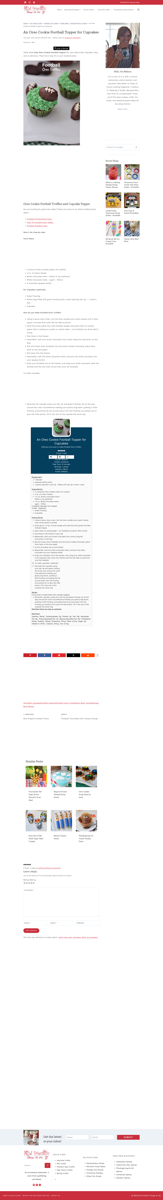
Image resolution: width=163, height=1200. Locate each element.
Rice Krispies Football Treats (36, 717)
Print (54, 457)
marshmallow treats (95, 1163)
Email (54, 923)
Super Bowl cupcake (83, 703)
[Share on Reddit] (88, 655)
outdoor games (123, 1178)
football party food (64, 703)
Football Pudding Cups (37, 226)
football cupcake (31, 703)
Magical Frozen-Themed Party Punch (60, 794)
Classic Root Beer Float (131, 240)
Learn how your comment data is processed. (78, 937)
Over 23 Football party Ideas (40, 222)
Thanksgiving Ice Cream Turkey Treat (86, 839)
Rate (70, 457)
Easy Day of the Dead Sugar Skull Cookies (36, 839)
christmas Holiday (94, 1173)
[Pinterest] (34, 2)
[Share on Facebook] (44, 655)
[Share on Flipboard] (59, 655)
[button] (58, 451)
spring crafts (62, 1173)
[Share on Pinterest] (30, 655)
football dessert (47, 703)
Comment (29, 890)
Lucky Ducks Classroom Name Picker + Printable (113, 212)
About (59, 10)
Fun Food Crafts (36, 23)
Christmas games (124, 1175)
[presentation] (36, 776)
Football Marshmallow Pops (39, 219)
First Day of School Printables (131, 211)
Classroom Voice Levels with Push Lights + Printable (131, 184)
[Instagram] (29, 2)
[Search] (136, 147)
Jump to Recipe (62, 48)
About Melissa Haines (12, 1195)
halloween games (124, 1162)
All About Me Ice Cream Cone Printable (112, 241)
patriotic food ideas (95, 1166)
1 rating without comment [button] (48, 868)
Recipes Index (135, 2)
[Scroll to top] (158, 1192)
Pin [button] (62, 457)
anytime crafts (63, 1160)
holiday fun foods (94, 1170)
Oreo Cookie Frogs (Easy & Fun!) (85, 794)
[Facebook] (25, 2)
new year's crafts (64, 1170)
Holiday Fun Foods (51, 23)
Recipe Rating (29, 880)
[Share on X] (73, 655)
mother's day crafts (66, 1167)
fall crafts (61, 1163)
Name (27, 923)
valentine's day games (126, 1165)
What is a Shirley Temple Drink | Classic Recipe (113, 184)
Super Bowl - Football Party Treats (73, 23)
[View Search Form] (138, 9)
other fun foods (93, 1176)
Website (80, 923)
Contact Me (55, 1195)
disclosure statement (73, 38)
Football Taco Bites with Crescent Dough (79, 717)
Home (25, 23)
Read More (122, 109)
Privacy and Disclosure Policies (35, 1195)
